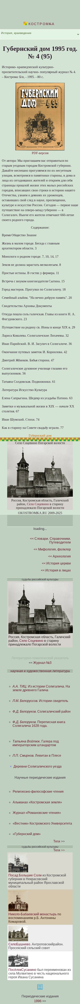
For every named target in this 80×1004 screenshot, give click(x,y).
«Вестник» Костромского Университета (42, 823)
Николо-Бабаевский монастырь (32, 914)
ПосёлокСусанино (22, 969)
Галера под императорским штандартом (36, 743)
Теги (56, 841)
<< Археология (59, 556)
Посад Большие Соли (25, 875)
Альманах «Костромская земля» (37, 802)
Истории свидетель (40, 701)
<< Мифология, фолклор (52, 549)
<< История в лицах (56, 570)
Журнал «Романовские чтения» (37, 812)
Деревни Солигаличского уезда (38, 766)
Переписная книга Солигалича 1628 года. (39, 723)
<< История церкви (56, 563)
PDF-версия (40, 153)
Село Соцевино (38, 504)
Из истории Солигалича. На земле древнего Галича (41, 688)
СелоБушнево (19, 944)
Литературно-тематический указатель (40, 658)
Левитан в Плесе (37, 755)
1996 (37, 1001)
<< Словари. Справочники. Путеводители (50, 540)
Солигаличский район (42, 711)
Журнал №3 (42, 662)
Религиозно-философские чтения (38, 791)
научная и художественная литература (40, 671)
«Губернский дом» (27, 834)
